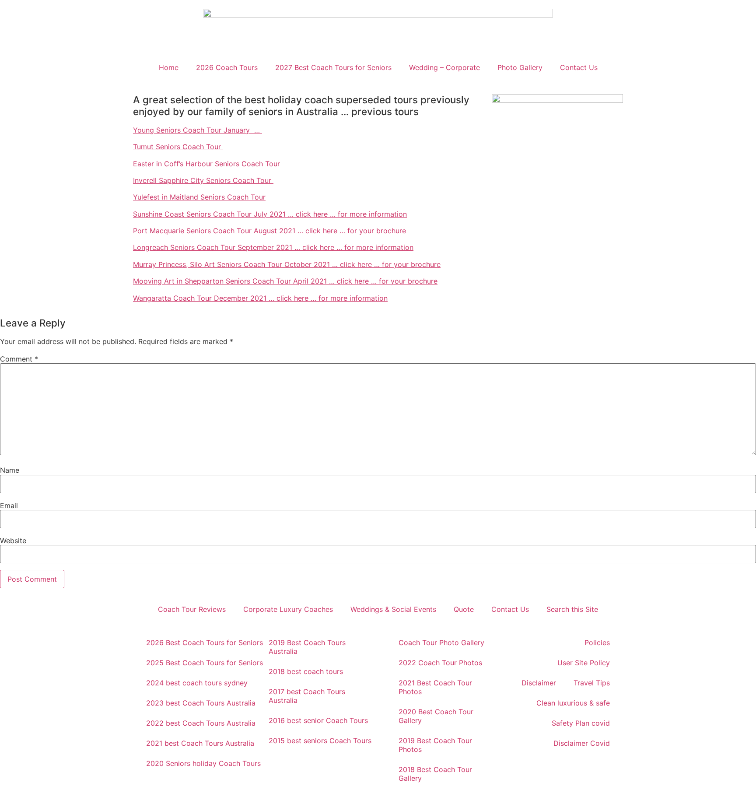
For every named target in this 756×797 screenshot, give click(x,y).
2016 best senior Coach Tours (318, 720)
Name (9, 470)
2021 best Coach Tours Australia (200, 743)
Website (13, 540)
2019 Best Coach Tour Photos (435, 745)
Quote (464, 609)
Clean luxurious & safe (573, 703)
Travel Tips (592, 682)
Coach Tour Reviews (192, 609)
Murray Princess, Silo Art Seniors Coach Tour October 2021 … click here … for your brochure (287, 264)
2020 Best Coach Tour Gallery (436, 716)
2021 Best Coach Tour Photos (435, 687)
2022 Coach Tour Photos (440, 662)
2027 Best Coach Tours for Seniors (333, 67)
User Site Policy (583, 662)
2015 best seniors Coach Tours (320, 740)
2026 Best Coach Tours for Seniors (204, 642)
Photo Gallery (519, 67)
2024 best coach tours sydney (197, 682)
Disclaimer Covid (581, 743)
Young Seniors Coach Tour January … (197, 130)
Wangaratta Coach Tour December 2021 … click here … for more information (260, 298)
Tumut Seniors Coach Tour (178, 146)
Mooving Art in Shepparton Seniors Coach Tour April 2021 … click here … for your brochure (285, 281)
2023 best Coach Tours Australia (201, 703)
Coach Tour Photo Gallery (441, 642)
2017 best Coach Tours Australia (307, 696)
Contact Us (579, 67)
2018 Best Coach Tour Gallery (435, 774)
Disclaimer (539, 682)
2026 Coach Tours (227, 67)
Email (9, 505)
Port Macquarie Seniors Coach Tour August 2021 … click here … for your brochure (269, 230)
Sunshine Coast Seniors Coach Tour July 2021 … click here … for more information (270, 214)
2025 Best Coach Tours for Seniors (204, 662)
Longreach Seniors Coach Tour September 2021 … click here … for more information (273, 247)
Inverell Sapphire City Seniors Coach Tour (203, 180)
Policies (597, 642)
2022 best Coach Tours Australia (201, 723)
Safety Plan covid (581, 723)
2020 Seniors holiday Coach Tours (203, 763)
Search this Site (572, 609)
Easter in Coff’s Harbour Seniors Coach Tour (207, 163)
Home (168, 67)
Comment (19, 358)
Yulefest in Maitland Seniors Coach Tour (199, 197)
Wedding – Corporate (444, 67)
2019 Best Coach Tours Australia (307, 647)
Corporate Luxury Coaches (288, 609)
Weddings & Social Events (393, 609)
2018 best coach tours (306, 671)
